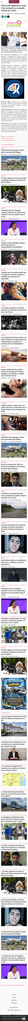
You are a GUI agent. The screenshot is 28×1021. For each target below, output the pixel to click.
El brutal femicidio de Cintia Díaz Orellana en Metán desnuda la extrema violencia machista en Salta (13, 528)
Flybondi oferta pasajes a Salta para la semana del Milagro (12, 151)
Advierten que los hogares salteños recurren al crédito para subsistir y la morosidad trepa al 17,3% (13, 213)
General (3, 13)
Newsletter (14, 1000)
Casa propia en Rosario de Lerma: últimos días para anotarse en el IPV (14, 718)
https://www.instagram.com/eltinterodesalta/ (12, 985)
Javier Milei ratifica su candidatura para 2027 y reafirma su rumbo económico (13, 562)
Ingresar (15, 1003)
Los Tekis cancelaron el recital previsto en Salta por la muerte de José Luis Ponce (13, 310)
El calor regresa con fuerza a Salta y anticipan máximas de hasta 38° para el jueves (13, 180)
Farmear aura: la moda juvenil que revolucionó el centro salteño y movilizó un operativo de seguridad (13, 275)
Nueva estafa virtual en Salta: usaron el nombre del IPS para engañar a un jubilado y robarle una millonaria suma (12, 372)
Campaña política (10, 136)
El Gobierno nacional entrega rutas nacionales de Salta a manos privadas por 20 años (13, 495)
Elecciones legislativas (6, 138)
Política (3, 491)
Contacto (14, 995)
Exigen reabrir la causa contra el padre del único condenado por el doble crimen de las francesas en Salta (13, 408)
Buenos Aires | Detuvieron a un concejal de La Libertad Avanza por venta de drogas (13, 744)
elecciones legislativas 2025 (8, 140)
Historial (14, 997)
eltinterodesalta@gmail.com (14, 1010)
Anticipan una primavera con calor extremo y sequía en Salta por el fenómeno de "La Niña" (13, 620)
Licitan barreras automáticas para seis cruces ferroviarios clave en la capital (13, 794)
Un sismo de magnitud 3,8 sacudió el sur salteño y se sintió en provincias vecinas (13, 768)
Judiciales (3, 403)
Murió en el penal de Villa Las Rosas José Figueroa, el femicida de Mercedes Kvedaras (13, 466)
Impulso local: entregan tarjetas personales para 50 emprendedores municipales (13, 245)
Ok (23, 1018)
